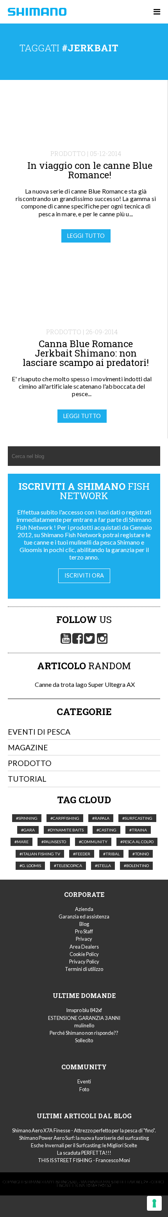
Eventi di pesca (39, 731)
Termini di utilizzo (84, 969)
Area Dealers (84, 947)
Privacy (84, 939)
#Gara (28, 830)
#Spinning (27, 818)
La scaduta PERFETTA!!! (84, 1153)
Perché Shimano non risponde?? (84, 1033)
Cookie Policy (84, 954)
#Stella (103, 865)
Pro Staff (84, 931)
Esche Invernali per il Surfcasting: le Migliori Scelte (84, 1145)
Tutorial (27, 778)
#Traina (138, 830)
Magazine (28, 747)
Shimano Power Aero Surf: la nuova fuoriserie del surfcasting (84, 1138)
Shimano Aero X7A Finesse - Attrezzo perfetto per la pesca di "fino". (84, 1130)
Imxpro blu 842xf (84, 1010)
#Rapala (100, 818)
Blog (84, 924)
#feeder (81, 853)
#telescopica (68, 865)
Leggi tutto (86, 235)
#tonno (140, 853)
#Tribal (111, 853)
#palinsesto (53, 841)
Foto (84, 1089)
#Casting (106, 830)
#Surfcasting (137, 818)
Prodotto (30, 763)
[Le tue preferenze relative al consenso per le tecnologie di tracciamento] (154, 1203)
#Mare (21, 841)
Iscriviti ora (84, 575)
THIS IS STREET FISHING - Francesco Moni (84, 1160)
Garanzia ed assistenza (84, 916)
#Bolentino (136, 865)
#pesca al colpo (137, 841)
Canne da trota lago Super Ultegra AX (84, 684)
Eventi (84, 1081)
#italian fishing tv (40, 853)
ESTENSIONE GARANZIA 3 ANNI (84, 1018)
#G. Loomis (30, 865)
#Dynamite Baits (66, 830)
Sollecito (84, 1040)
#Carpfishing (64, 818)
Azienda (84, 909)
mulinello (84, 1025)
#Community (93, 841)
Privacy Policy (84, 961)
